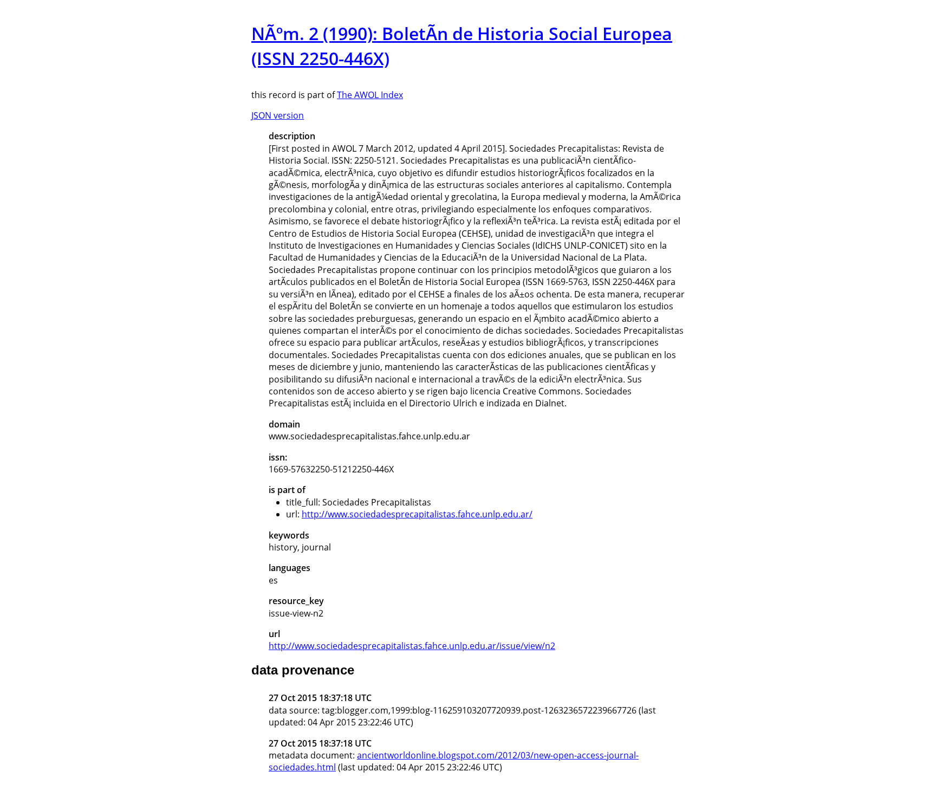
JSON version (277, 115)
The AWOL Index (370, 95)
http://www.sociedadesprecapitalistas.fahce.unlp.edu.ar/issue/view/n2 (412, 646)
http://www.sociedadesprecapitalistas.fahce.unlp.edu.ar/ (417, 514)
